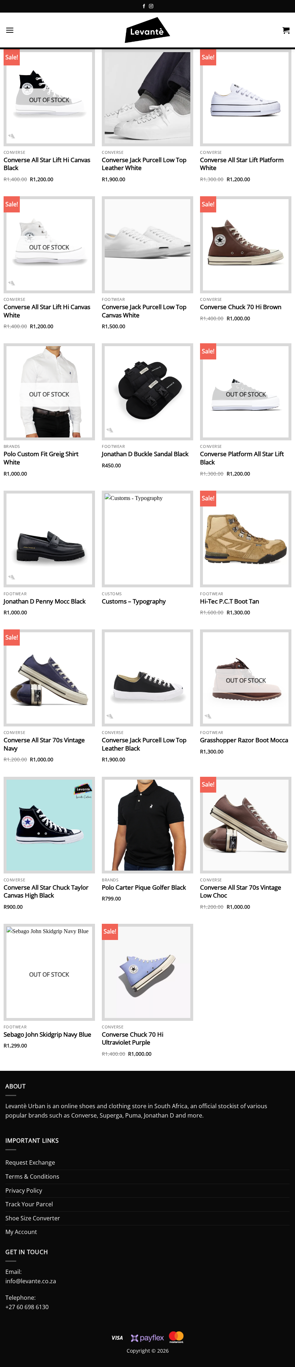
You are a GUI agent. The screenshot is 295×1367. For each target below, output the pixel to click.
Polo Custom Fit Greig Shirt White (41, 458)
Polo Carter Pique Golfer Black (144, 887)
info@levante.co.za (30, 1281)
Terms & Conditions (32, 1176)
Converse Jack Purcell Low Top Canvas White (144, 311)
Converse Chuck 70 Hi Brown (240, 307)
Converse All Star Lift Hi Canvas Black (47, 164)
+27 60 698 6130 (27, 1307)
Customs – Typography (134, 601)
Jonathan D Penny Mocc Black (45, 601)
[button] (9, 30)
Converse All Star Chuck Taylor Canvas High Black (46, 891)
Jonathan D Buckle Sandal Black (145, 454)
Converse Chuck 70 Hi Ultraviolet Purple (132, 1038)
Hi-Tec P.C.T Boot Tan (229, 601)
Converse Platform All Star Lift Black (242, 458)
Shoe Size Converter (32, 1218)
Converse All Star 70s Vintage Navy (44, 744)
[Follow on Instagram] (151, 6)
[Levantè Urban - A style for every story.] (147, 31)
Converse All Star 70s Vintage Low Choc (240, 891)
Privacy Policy (23, 1190)
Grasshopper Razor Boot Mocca (244, 740)
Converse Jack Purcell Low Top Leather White (144, 164)
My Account (21, 1232)
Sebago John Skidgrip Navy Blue (47, 1034)
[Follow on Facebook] (144, 6)
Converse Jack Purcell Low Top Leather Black (144, 744)
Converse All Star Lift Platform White (242, 164)
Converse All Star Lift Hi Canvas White (47, 311)
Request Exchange (30, 1162)
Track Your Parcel (29, 1204)
